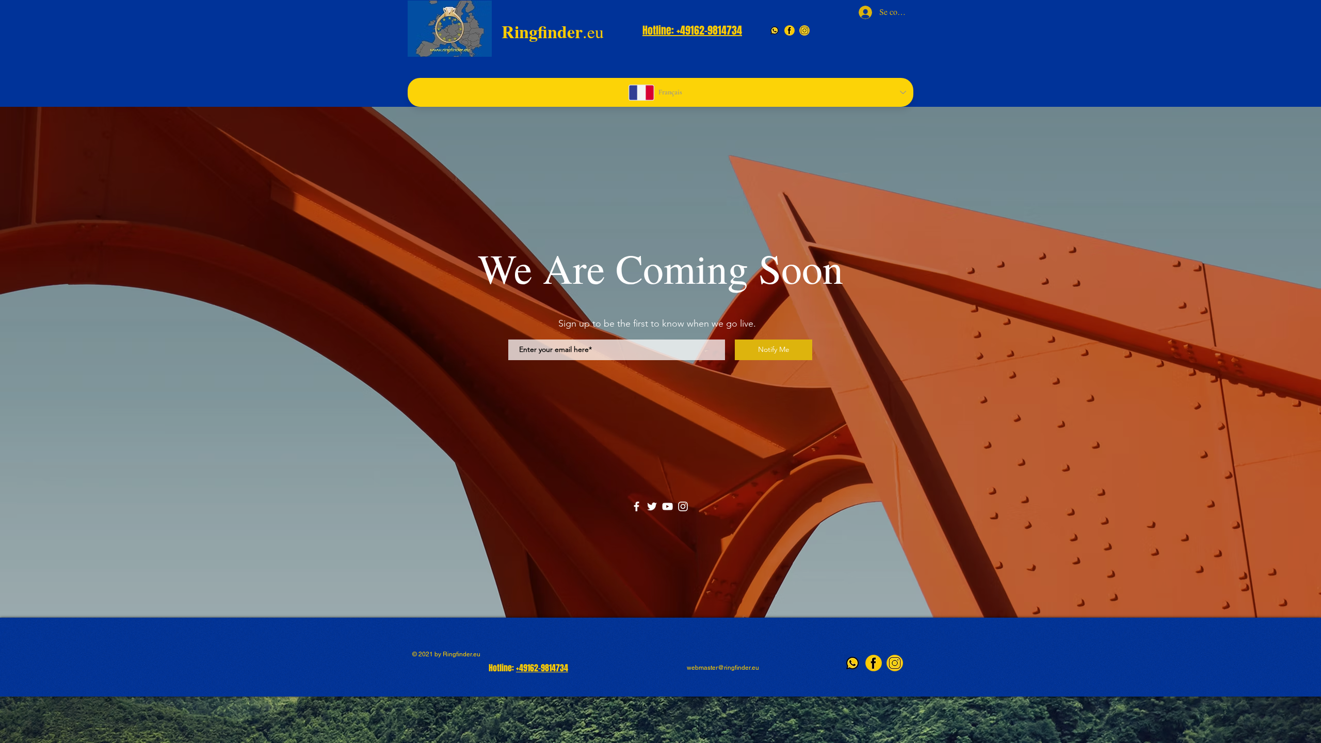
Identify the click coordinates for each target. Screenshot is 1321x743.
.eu (553, 31)
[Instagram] (804, 30)
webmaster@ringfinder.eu (723, 667)
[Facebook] (789, 30)
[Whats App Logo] (774, 30)
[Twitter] (652, 506)
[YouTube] (667, 506)
